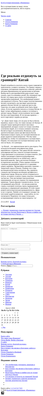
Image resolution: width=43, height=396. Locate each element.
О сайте (8, 26)
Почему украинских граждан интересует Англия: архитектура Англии (20, 379)
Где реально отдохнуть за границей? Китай (21, 376)
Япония (8, 304)
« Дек (3, 327)
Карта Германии (11, 24)
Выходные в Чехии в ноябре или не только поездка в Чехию (21, 213)
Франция (8, 298)
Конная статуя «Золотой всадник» (14, 262)
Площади (8, 290)
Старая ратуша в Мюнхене (11, 264)
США (7, 294)
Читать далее (6, 16)
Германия (8, 280)
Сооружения (10, 292)
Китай (12, 202)
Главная (8, 20)
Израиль (8, 282)
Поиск (3, 266)
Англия (8, 276)
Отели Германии (11, 22)
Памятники (9, 288)
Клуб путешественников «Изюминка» (15, 3)
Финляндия (9, 296)
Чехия (7, 300)
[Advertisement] (21, 49)
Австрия (8, 274)
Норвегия (9, 286)
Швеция (8, 302)
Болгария (8, 278)
